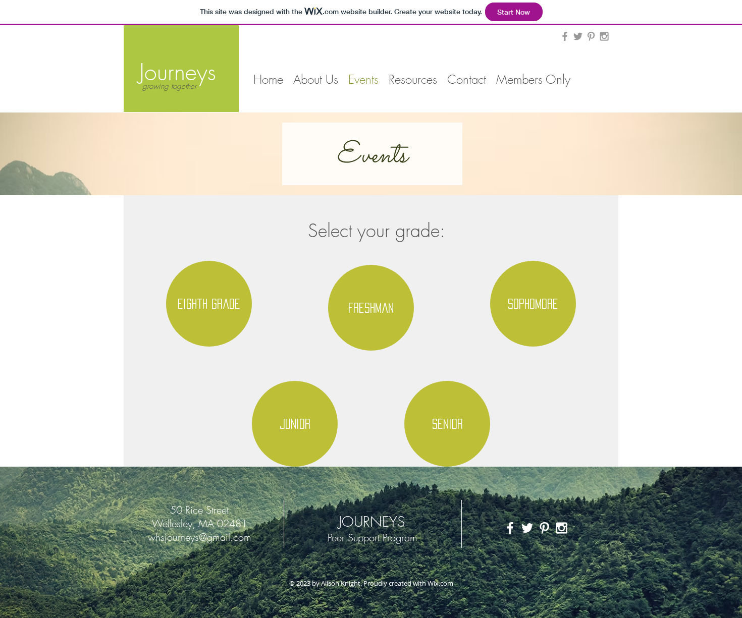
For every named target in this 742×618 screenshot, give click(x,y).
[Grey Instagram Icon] (604, 36)
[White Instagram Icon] (561, 528)
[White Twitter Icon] (527, 528)
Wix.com (440, 583)
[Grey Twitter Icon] (578, 36)
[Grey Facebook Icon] (565, 36)
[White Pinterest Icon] (544, 528)
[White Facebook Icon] (510, 528)
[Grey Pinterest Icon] (591, 36)
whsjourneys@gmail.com (199, 537)
